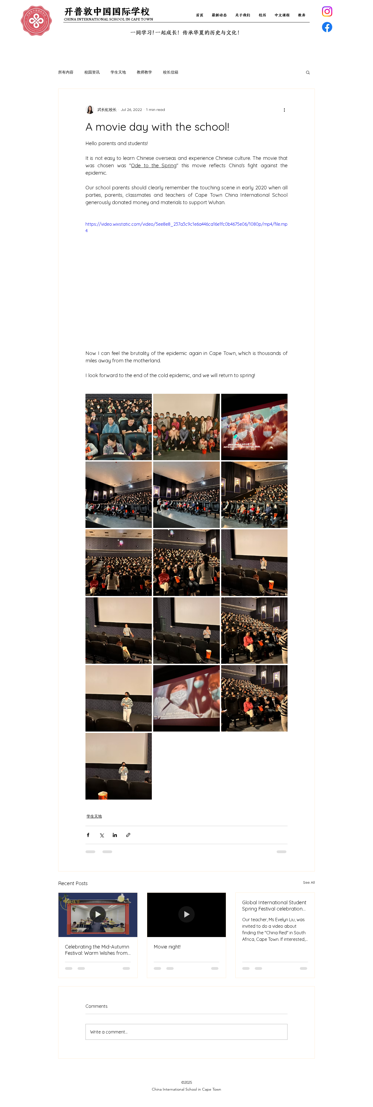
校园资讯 (92, 72)
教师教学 (144, 72)
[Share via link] (128, 835)
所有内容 (65, 72)
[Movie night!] (186, 915)
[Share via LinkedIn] (114, 835)
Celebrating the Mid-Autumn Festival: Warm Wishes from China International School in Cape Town (97, 950)
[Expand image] (118, 427)
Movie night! (167, 947)
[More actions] (284, 109)
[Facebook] (327, 27)
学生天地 (118, 72)
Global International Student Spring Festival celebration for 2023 (274, 905)
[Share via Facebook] (88, 835)
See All (309, 882)
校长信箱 (170, 72)
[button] (307, 72)
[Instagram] (327, 11)
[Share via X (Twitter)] (101, 835)
